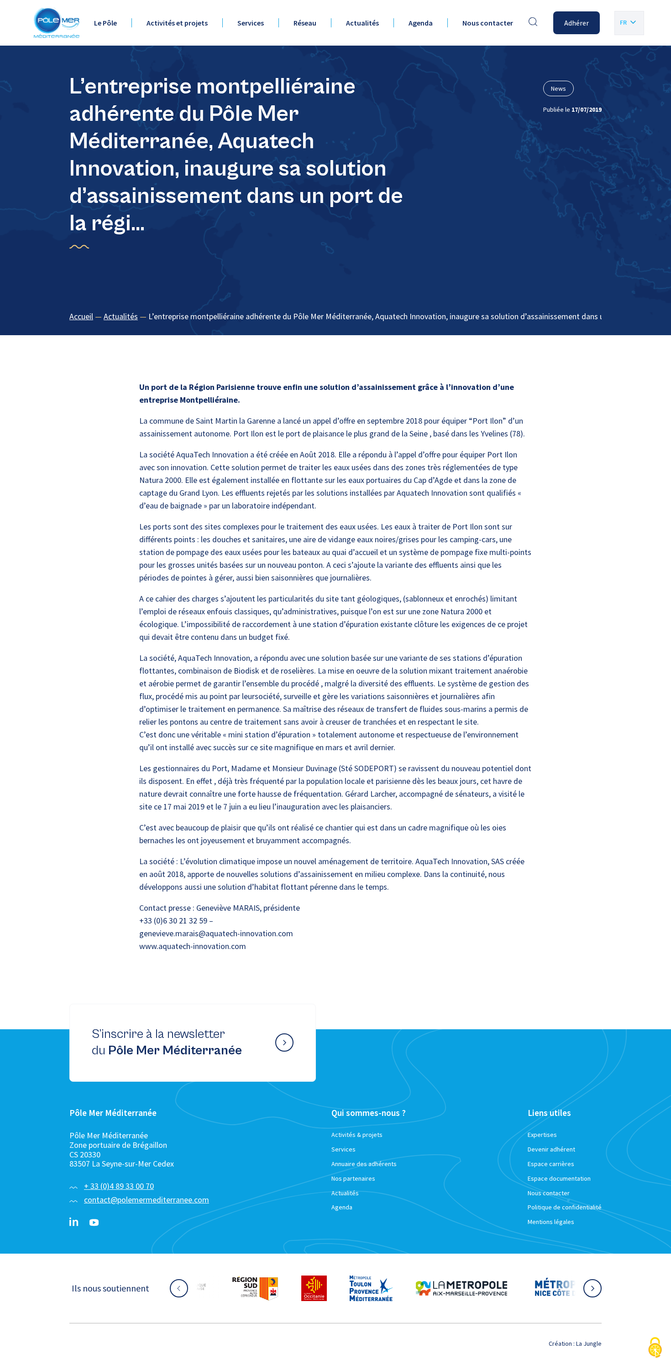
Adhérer (576, 22)
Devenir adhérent (551, 1149)
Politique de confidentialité (565, 1207)
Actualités (362, 22)
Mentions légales (551, 1222)
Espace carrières (551, 1164)
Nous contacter (487, 22)
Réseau (305, 22)
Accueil (81, 316)
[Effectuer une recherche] (533, 22)
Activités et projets (177, 22)
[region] (335, 317)
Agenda (421, 22)
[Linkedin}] (74, 1222)
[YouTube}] (94, 1222)
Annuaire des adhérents (364, 1164)
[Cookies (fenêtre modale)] (655, 1348)
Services (250, 22)
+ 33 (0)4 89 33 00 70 (119, 1186)
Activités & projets (357, 1135)
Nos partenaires (353, 1178)
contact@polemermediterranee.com (146, 1199)
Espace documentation (559, 1178)
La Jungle (589, 1343)
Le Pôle (105, 22)
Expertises (542, 1135)
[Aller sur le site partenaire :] (242, 1288)
